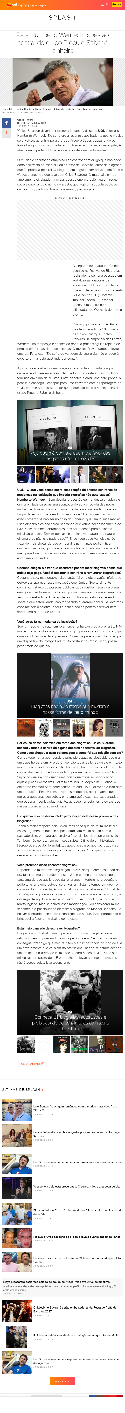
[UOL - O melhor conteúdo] (12, 5)
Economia (84, 15)
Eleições (32, 15)
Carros (71, 15)
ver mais (60, 1381)
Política (58, 15)
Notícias (46, 15)
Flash (20, 15)
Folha (97, 15)
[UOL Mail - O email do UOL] (102, 4)
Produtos (8, 15)
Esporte (109, 15)
